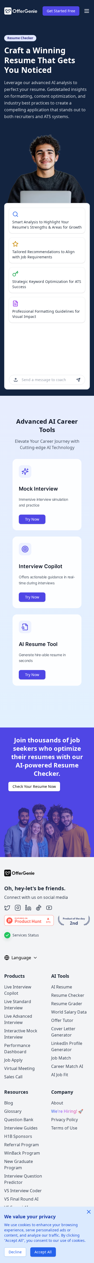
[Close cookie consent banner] (89, 1212)
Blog (8, 1103)
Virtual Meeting (19, 1068)
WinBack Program (22, 1153)
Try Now (32, 519)
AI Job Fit (59, 1075)
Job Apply (13, 1060)
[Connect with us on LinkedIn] (28, 908)
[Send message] (78, 380)
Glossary (12, 1111)
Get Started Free (61, 10)
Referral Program (21, 1145)
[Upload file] (15, 380)
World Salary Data (69, 1012)
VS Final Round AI (21, 1199)
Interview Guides (21, 1128)
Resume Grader (66, 1003)
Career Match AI (67, 1066)
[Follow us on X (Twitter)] (7, 908)
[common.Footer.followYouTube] (49, 908)
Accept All (43, 1251)
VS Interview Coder (23, 1191)
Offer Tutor (62, 1020)
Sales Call (13, 1077)
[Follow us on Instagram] (18, 908)
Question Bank (18, 1119)
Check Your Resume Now (34, 786)
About (57, 1103)
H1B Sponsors (18, 1136)
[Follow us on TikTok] (39, 908)
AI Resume (61, 987)
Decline (15, 1251)
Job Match (61, 1058)
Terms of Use (64, 1128)
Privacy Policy (64, 1119)
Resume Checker (67, 995)
